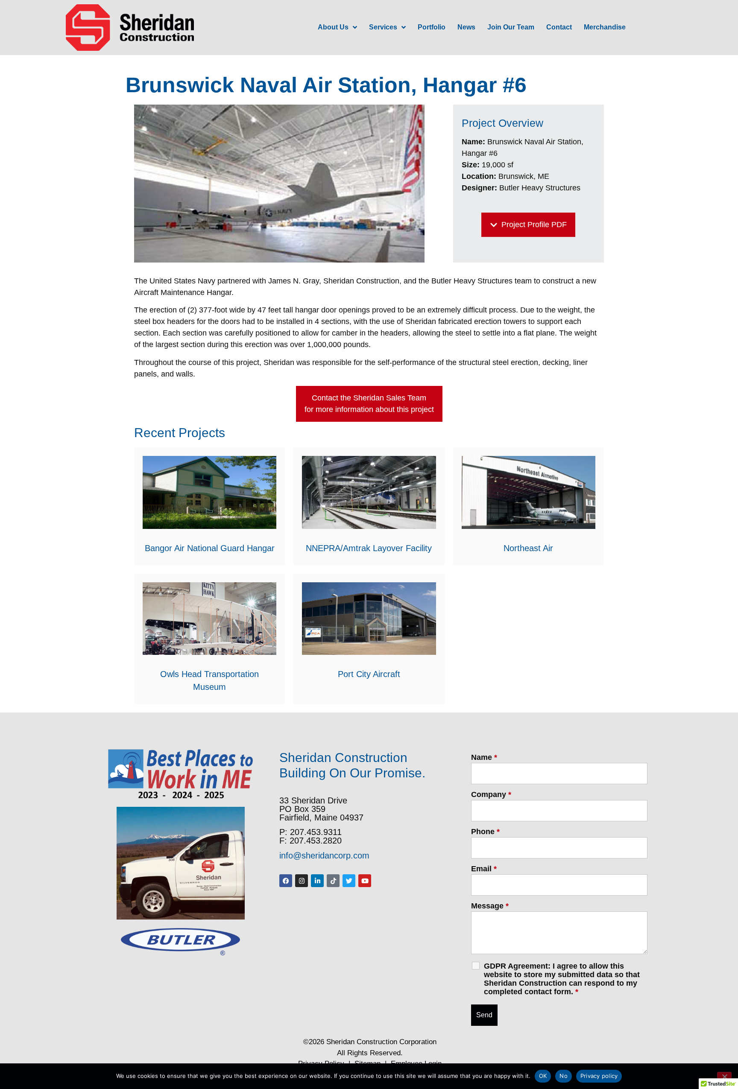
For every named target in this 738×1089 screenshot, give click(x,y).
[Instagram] (301, 880)
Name (484, 757)
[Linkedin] (317, 880)
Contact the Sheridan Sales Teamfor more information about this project (369, 404)
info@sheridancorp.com (324, 855)
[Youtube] (364, 880)
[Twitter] (349, 880)
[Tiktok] (333, 880)
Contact (559, 27)
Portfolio (431, 27)
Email (484, 868)
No (563, 1075)
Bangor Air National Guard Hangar (210, 548)
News (466, 27)
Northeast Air (528, 548)
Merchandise (605, 27)
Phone (485, 831)
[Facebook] (285, 880)
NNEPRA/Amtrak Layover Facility (369, 548)
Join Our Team (510, 27)
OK (543, 1075)
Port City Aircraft (369, 674)
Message (490, 906)
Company (491, 794)
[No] (724, 1076)
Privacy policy (599, 1075)
